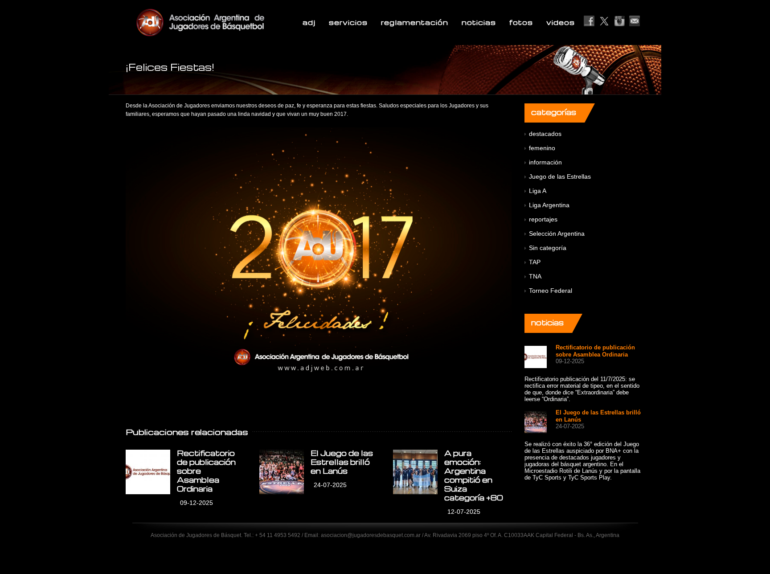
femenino (542, 148)
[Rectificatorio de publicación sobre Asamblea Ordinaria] (148, 472)
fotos (521, 22)
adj (309, 22)
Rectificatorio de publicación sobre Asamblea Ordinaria (595, 351)
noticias (479, 22)
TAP (535, 262)
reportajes (543, 219)
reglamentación (414, 22)
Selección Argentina (557, 233)
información (545, 162)
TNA (535, 276)
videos (560, 22)
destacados (545, 133)
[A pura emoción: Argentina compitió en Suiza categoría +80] (415, 472)
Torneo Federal (550, 290)
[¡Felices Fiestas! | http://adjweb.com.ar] (222, 22)
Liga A (537, 190)
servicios (348, 22)
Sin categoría (547, 247)
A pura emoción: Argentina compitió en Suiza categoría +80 (473, 475)
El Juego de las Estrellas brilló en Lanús (342, 462)
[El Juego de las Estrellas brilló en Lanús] (281, 472)
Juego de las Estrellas (560, 176)
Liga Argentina (549, 205)
